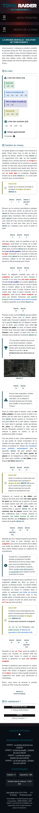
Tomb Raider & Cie (12, 792)
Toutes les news (26, 795)
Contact (14, 795)
